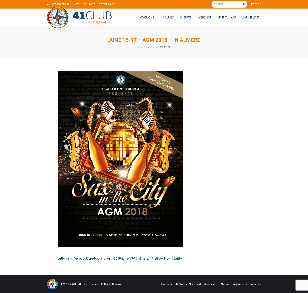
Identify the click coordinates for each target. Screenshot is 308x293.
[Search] (244, 4)
